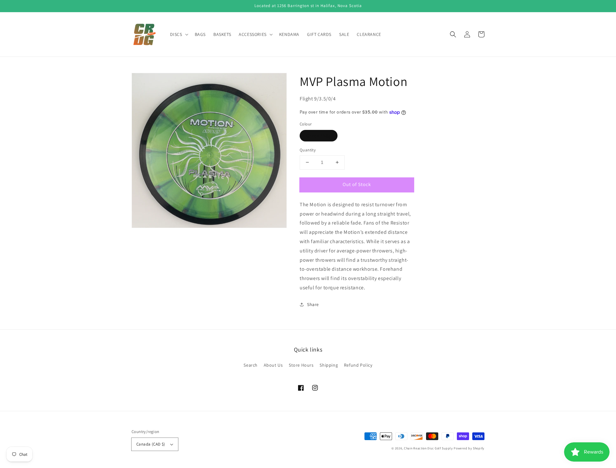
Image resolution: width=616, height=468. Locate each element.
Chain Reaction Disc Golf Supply (428, 448)
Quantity (308, 150)
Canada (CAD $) (150, 444)
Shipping (329, 365)
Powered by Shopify (469, 448)
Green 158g (318, 136)
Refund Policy (358, 365)
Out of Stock (357, 184)
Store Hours (301, 365)
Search (251, 365)
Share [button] (313, 304)
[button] (453, 34)
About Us (273, 365)
